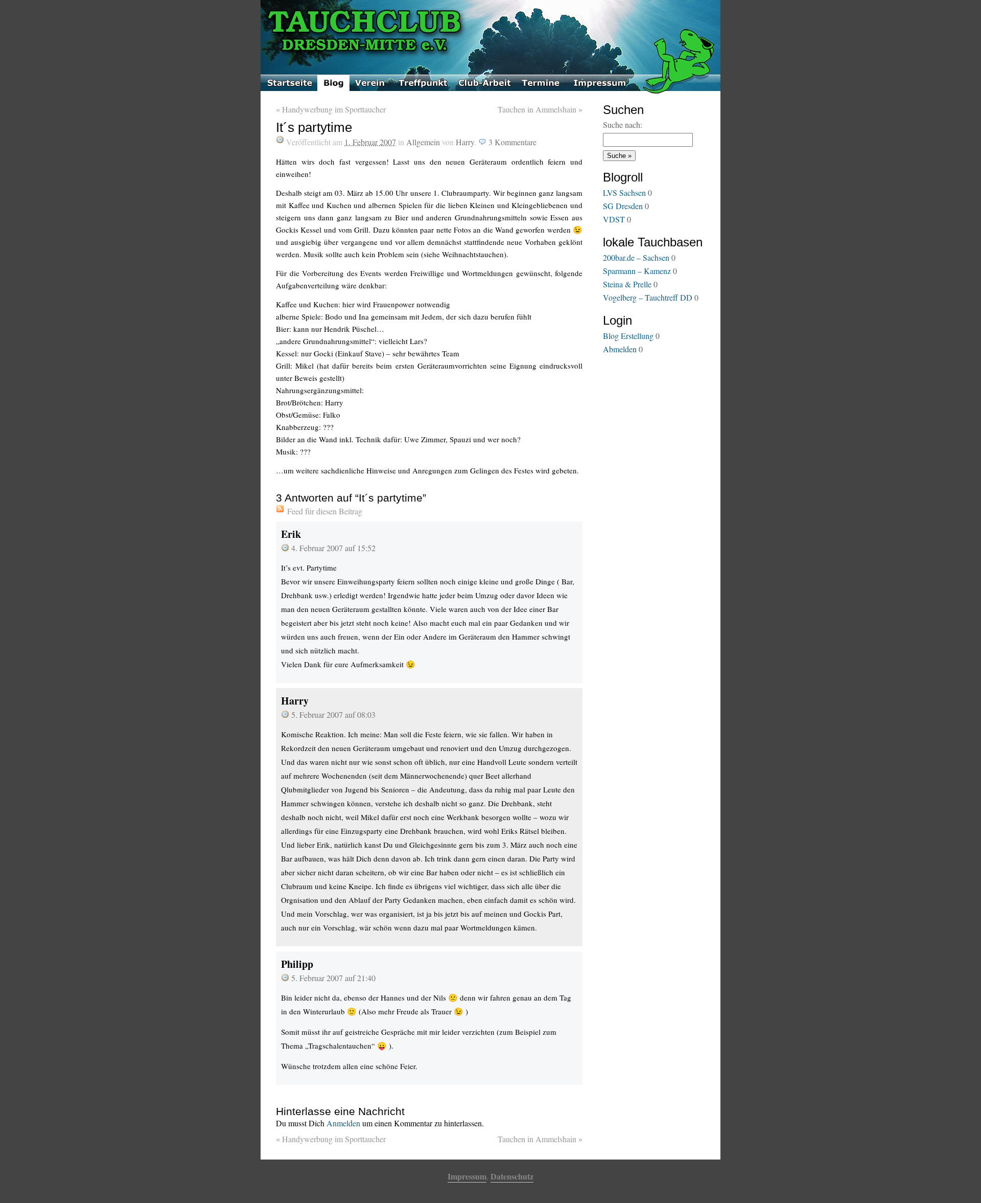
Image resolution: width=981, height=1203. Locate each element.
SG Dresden (623, 205)
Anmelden (343, 1123)
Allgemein (423, 142)
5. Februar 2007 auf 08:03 (333, 714)
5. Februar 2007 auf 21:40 (333, 977)
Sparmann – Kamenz (637, 270)
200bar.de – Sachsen (636, 257)
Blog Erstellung (628, 335)
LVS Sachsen (624, 192)
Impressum (467, 1176)
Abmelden (620, 349)
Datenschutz (512, 1176)
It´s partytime (314, 127)
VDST (614, 219)
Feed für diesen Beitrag (324, 511)
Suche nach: (622, 124)
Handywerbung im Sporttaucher (331, 109)
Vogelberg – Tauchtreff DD (647, 297)
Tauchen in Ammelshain (540, 109)
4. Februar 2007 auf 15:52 (333, 547)
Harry (465, 142)
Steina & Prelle (627, 284)
